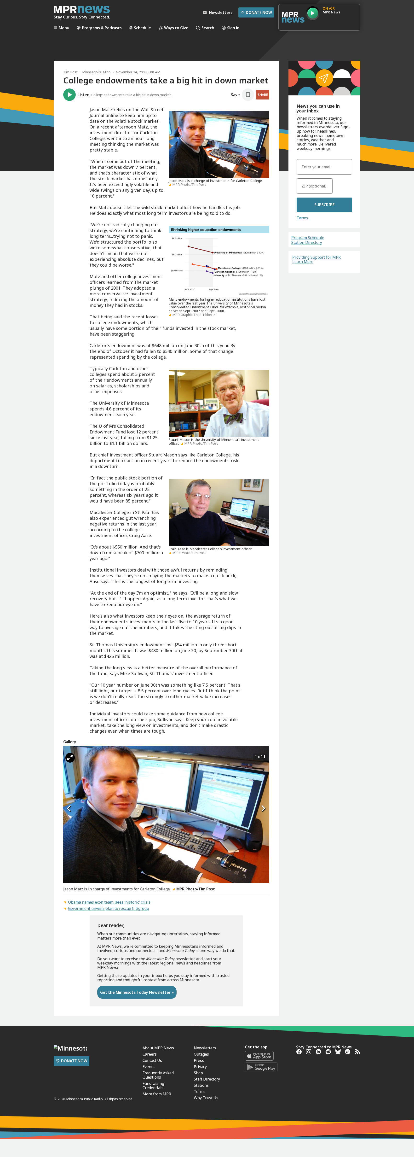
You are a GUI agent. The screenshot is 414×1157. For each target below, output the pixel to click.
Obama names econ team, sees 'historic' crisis (109, 902)
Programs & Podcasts (102, 28)
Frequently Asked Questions (158, 1075)
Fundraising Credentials (153, 1085)
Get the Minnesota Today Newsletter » (137, 992)
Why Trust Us (206, 1097)
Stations (201, 1085)
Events (149, 1066)
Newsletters (205, 1048)
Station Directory (306, 242)
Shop (198, 1072)
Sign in (233, 28)
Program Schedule (307, 237)
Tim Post (70, 72)
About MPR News (158, 1048)
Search (207, 28)
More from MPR (157, 1094)
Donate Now (256, 12)
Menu (64, 28)
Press (199, 1060)
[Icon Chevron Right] (263, 809)
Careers (150, 1054)
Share (263, 94)
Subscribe (324, 204)
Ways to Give (176, 28)
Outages (201, 1054)
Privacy (200, 1066)
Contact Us (152, 1060)
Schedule (142, 28)
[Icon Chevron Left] (69, 809)
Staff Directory (207, 1079)
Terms (302, 218)
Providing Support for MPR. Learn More (316, 259)
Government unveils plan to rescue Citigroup (108, 908)
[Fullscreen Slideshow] (70, 758)
